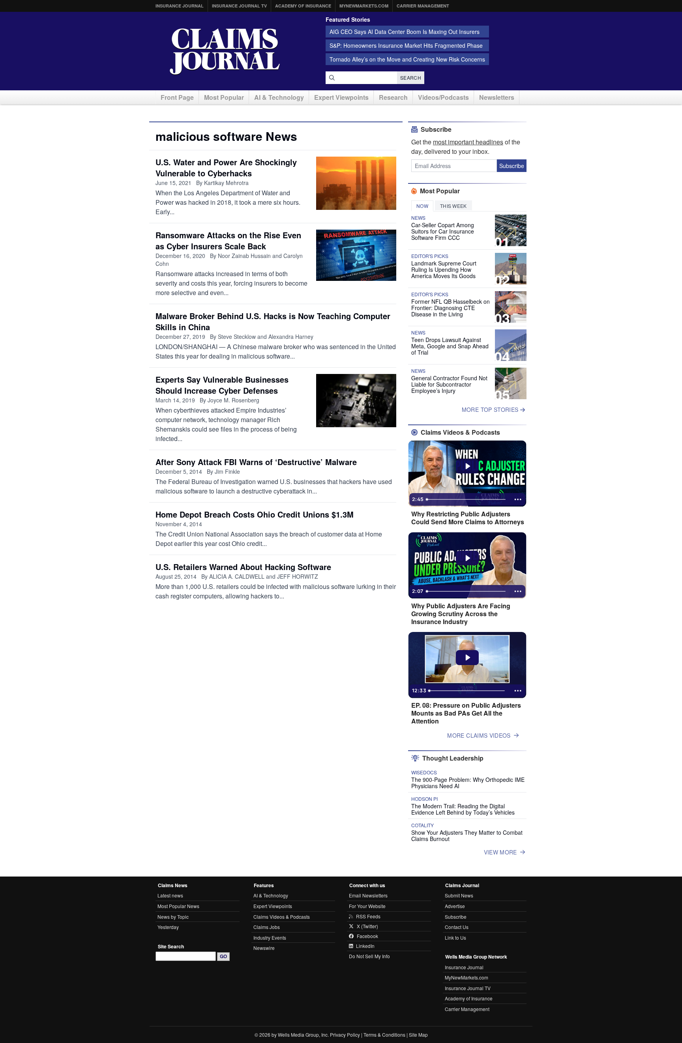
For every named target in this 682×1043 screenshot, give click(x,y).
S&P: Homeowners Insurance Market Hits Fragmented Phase (406, 45)
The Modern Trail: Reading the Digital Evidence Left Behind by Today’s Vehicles (463, 809)
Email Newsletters (368, 895)
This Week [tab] (453, 205)
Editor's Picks (429, 256)
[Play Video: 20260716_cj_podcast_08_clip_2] (467, 466)
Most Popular (224, 97)
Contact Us (456, 926)
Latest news (170, 895)
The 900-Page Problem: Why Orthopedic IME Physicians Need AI (468, 783)
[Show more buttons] (517, 499)
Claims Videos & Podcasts (281, 916)
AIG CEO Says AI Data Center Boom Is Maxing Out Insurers (405, 32)
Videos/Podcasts (443, 97)
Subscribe (511, 166)
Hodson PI (424, 799)
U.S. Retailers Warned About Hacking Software (243, 566)
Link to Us (455, 937)
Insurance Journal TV (239, 6)
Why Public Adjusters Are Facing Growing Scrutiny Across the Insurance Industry (460, 614)
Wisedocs (424, 772)
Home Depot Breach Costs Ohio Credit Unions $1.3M (255, 514)
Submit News (459, 895)
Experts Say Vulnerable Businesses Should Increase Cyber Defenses (222, 385)
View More (500, 852)
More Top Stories (491, 409)
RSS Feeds (368, 916)
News (418, 218)
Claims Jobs (266, 926)
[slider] (466, 499)
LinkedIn (365, 946)
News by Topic (173, 916)
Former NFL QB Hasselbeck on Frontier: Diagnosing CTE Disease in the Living (450, 307)
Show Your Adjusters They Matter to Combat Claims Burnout (467, 835)
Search (410, 77)
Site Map (418, 1034)
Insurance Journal (180, 6)
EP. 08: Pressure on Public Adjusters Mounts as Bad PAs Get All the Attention (466, 713)
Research (393, 97)
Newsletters (496, 97)
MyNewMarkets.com (363, 6)
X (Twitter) (367, 926)
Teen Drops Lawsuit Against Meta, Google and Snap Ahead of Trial (450, 346)
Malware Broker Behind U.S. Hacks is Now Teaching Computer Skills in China (273, 321)
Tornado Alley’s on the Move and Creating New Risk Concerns (407, 59)
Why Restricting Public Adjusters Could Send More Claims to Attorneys (467, 518)
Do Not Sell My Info (369, 956)
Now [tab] (422, 205)
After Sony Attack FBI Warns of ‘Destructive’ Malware (256, 461)
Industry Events (269, 937)
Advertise (455, 906)
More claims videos (478, 735)
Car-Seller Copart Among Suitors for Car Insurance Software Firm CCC (442, 231)
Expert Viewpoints (341, 97)
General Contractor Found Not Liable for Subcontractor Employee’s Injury (449, 384)
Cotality (422, 825)
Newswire (264, 947)
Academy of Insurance (303, 6)
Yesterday (168, 926)
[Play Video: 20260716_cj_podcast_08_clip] (467, 558)
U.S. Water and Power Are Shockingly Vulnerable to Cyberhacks (226, 167)
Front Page (177, 97)
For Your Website (367, 906)
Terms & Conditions (384, 1034)
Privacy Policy (345, 1034)
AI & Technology (279, 97)
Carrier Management (423, 6)
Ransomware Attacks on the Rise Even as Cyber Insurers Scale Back (228, 240)
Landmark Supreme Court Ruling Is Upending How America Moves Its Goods (443, 269)
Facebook (367, 936)
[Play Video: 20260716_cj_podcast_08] (467, 657)
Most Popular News (178, 906)
